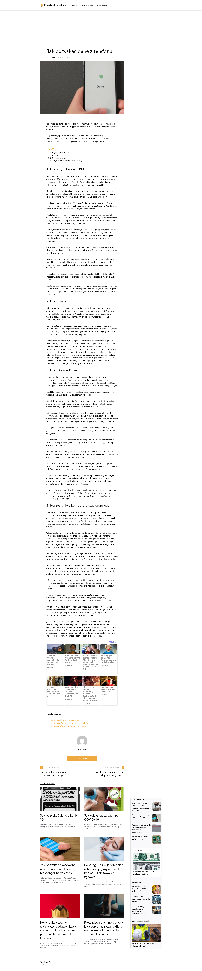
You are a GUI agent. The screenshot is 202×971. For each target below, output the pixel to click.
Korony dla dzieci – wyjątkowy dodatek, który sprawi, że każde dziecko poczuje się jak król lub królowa (58, 930)
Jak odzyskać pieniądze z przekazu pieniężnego (143, 873)
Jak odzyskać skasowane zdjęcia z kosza (68, 726)
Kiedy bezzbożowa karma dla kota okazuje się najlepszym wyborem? (141, 807)
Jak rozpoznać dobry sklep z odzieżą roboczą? (144, 945)
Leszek (53, 58)
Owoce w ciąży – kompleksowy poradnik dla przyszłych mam (138, 910)
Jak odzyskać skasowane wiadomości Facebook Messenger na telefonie (58, 869)
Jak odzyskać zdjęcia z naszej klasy (65, 720)
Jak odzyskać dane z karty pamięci (140, 837)
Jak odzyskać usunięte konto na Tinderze (141, 816)
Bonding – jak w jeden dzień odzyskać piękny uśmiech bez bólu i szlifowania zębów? (103, 871)
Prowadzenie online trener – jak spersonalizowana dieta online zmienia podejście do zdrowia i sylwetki (104, 928)
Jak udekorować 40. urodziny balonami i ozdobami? (140, 888)
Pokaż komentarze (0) (81, 759)
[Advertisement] (101, 26)
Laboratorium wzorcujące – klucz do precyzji (141, 898)
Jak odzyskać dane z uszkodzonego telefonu (70, 723)
